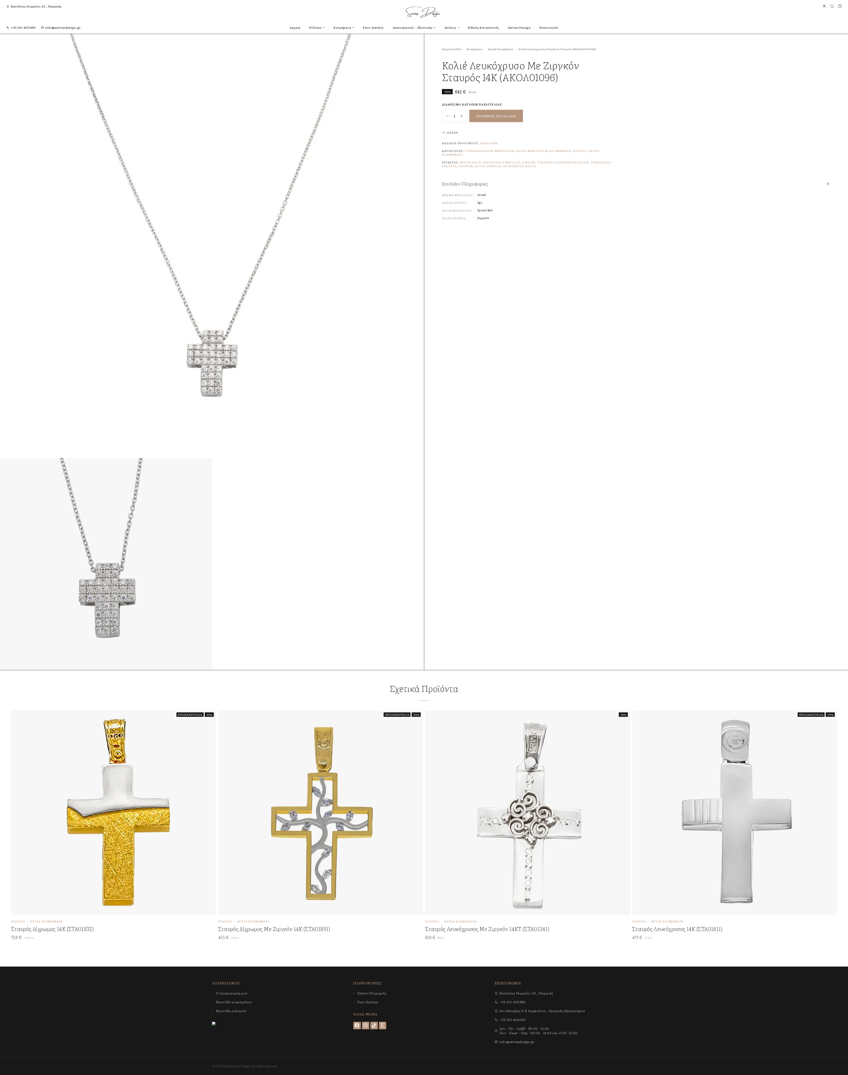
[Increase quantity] (463, 116)
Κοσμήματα (342, 27)
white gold (470, 162)
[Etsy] (382, 1025)
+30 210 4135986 (23, 27)
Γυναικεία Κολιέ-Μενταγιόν (489, 151)
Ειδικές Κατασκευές (483, 27)
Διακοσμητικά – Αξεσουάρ (413, 27)
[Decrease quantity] (445, 116)
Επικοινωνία (548, 27)
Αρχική (295, 27)
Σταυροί (580, 151)
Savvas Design (519, 27)
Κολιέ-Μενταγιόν (532, 151)
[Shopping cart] (839, 6)
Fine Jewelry (373, 27)
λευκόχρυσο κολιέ (519, 166)
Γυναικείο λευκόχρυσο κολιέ (563, 162)
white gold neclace (501, 162)
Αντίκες (450, 27)
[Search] (832, 6)
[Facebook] (357, 1025)
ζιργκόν (466, 166)
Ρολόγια (315, 27)
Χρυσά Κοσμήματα (500, 49)
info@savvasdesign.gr (63, 27)
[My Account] (824, 6)
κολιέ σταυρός (488, 166)
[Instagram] (365, 1025)
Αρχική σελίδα (451, 49)
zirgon (528, 162)
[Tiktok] (374, 1025)
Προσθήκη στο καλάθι (496, 116)
